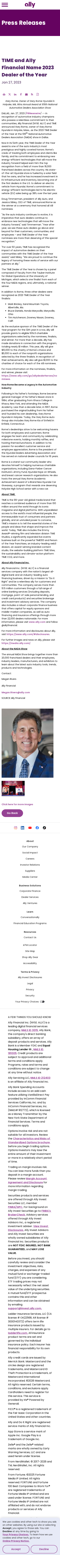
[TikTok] (44, 828)
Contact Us (30, 937)
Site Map (30, 951)
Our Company (30, 846)
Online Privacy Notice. (16, 1541)
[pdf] (37, 94)
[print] (4, 94)
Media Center (30, 877)
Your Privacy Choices (27, 1001)
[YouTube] (30, 828)
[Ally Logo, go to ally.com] (30, 5)
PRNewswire (33, 113)
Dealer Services (30, 897)
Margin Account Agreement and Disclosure (27, 1180)
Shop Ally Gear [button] (30, 957)
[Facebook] (37, 828)
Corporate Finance (30, 891)
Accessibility (30, 963)
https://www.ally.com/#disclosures (28, 634)
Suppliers (30, 870)
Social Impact (30, 852)
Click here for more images (17, 804)
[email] (26, 94)
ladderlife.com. (18, 1333)
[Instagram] (15, 828)
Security (30, 995)
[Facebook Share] (20, 94)
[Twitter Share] (9, 94)
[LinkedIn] (22, 828)
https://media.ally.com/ (16, 643)
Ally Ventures (30, 903)
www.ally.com (37, 622)
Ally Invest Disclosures (30, 977)
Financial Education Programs (30, 923)
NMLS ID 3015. (30, 1030)
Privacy (30, 989)
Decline (44, 1549)
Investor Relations (30, 864)
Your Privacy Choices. (16, 1534)
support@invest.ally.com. (25, 1308)
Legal (30, 983)
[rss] (32, 94)
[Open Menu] (5, 5)
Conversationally (30, 917)
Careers (30, 858)
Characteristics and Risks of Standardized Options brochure (29, 1140)
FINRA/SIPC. (15, 1207)
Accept (16, 1549)
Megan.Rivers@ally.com (16, 692)
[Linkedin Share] (15, 94)
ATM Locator (30, 945)
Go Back (12, 813)
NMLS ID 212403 (40, 1078)
